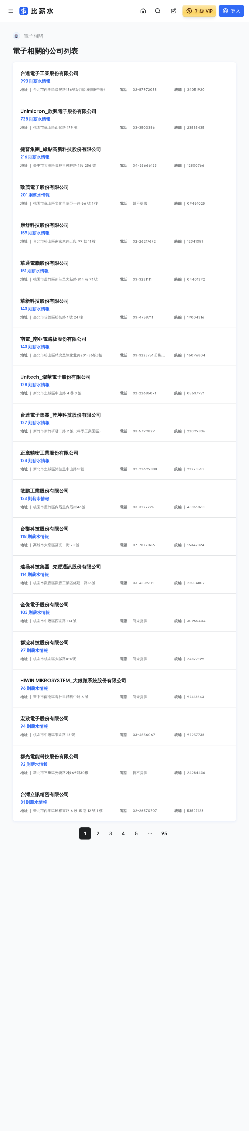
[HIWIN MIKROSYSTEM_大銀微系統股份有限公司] (124, 688)
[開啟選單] (11, 11)
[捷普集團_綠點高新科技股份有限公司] (124, 157)
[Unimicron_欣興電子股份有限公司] (124, 119)
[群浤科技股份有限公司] (124, 650)
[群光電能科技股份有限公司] (124, 764)
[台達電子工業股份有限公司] (124, 81)
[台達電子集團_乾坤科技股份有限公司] (124, 422)
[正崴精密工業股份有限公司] (124, 460)
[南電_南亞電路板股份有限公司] (124, 347)
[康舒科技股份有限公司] (124, 233)
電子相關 (33, 36)
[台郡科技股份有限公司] (124, 536)
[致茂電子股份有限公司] (124, 195)
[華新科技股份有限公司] (124, 309)
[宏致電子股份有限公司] (124, 726)
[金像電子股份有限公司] (124, 612)
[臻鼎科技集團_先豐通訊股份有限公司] (124, 574)
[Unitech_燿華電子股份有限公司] (124, 385)
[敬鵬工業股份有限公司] (124, 498)
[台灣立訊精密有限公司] (124, 802)
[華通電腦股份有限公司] (124, 271)
